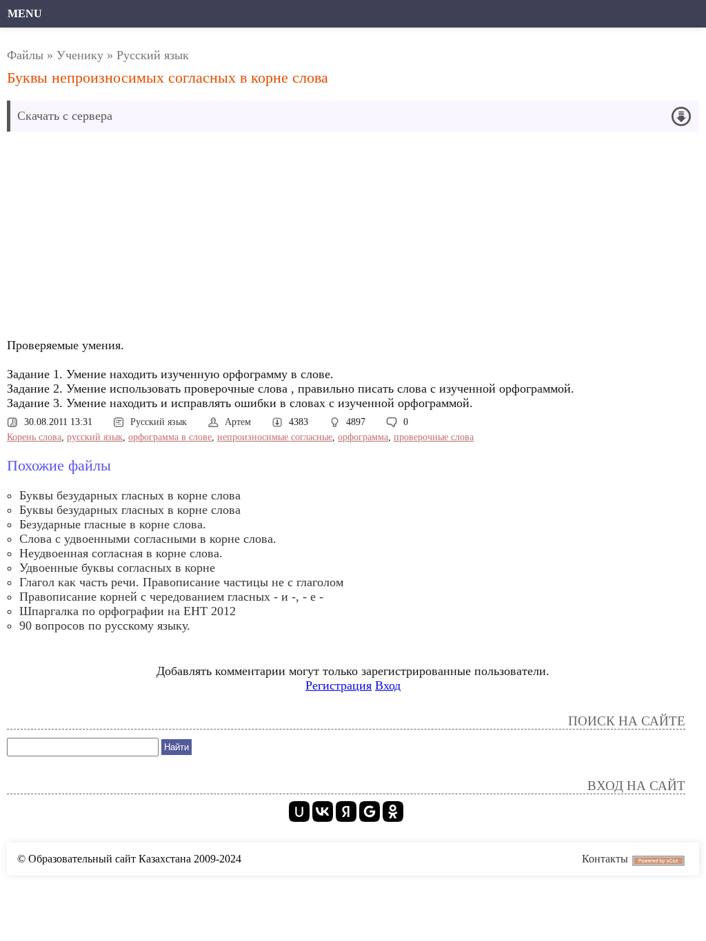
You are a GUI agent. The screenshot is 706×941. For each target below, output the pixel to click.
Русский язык (153, 55)
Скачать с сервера (64, 116)
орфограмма (363, 437)
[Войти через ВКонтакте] (322, 811)
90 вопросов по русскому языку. (104, 625)
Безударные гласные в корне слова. (112, 524)
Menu (25, 13)
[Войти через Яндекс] (346, 811)
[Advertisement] (244, 238)
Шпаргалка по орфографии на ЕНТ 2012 (127, 611)
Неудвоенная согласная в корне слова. (121, 553)
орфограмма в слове (170, 437)
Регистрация (338, 685)
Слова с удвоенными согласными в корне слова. (147, 539)
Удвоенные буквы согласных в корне (117, 568)
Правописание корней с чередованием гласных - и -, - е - (171, 596)
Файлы (25, 55)
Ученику (80, 55)
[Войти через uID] (299, 811)
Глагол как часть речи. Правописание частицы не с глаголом (181, 582)
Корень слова (34, 437)
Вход (388, 685)
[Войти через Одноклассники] (393, 811)
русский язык (95, 437)
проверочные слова (434, 437)
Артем (238, 422)
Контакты (605, 859)
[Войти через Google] (369, 811)
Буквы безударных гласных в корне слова (130, 495)
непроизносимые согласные (274, 437)
